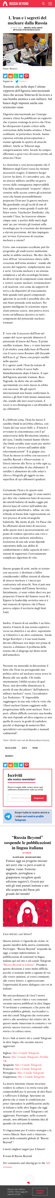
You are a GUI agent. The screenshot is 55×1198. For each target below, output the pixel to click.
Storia (26, 853)
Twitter (22, 81)
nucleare (10, 748)
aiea (24, 748)
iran (35, 748)
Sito (15, 1053)
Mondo (9, 756)
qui (22, 1192)
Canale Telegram (29, 1053)
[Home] (5, 3)
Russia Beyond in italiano (19, 965)
